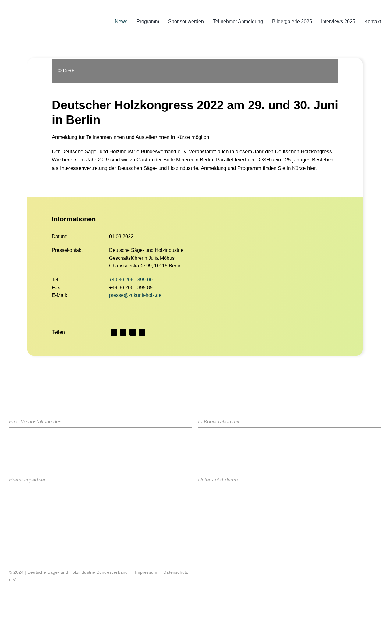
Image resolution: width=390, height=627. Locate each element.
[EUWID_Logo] (285, 497)
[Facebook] (114, 332)
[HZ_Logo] (225, 497)
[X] (123, 332)
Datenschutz (175, 572)
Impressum (146, 572)
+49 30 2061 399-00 (131, 279)
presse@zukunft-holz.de (135, 295)
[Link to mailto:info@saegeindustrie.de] (375, 573)
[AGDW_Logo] (358, 439)
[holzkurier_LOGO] (35, 497)
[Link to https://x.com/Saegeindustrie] (330, 573)
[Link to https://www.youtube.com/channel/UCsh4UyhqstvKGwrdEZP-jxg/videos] (364, 573)
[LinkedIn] (132, 332)
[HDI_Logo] (222, 439)
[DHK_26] (38, 3)
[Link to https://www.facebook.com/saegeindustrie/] (341, 573)
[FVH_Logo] (288, 439)
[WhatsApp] (142, 332)
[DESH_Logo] (55, 439)
